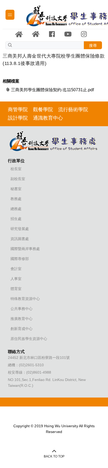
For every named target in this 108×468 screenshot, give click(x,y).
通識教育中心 (48, 118)
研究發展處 (19, 229)
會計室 (15, 269)
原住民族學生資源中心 (28, 339)
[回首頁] (35, 34)
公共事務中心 (21, 309)
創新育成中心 (21, 329)
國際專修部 (19, 259)
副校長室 (17, 179)
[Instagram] (84, 34)
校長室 (15, 169)
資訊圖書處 (19, 239)
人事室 (15, 279)
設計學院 (18, 118)
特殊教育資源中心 (25, 299)
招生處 (15, 219)
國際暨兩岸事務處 (25, 249)
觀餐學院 (43, 109)
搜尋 (93, 45)
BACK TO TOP (54, 456)
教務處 (15, 199)
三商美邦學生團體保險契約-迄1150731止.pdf (52, 90)
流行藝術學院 (73, 109)
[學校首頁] (19, 34)
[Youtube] (68, 34)
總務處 (15, 209)
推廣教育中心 (21, 319)
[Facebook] (52, 34)
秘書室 (15, 189)
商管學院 (18, 109)
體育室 (15, 289)
